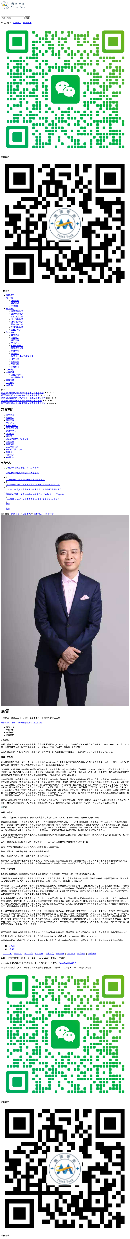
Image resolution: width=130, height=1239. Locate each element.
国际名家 (15, 354)
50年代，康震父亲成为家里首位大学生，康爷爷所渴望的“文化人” (35, 489)
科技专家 (15, 361)
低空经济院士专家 (14, 449)
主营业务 (10, 383)
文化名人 (15, 343)
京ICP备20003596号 (67, 963)
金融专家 (15, 359)
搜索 (27, 18)
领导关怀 (10, 380)
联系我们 (10, 385)
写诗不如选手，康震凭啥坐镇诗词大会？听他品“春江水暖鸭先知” (35, 494)
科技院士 (10, 452)
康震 (8, 504)
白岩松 (12, 946)
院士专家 (15, 338)
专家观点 (10, 369)
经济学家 (17, 23)
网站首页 (10, 295)
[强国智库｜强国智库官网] (65, 11)
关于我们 (10, 298)
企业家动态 (16, 330)
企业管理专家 (17, 346)
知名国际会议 (17, 377)
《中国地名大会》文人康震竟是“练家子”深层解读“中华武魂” (33, 484)
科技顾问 (15, 306)
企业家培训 (16, 375)
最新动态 (10, 308)
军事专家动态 (17, 324)
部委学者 (27, 23)
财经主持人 (16, 351)
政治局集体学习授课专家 (22, 356)
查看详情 (49, 514)
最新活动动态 (17, 311)
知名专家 (10, 332)
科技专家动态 (17, 327)
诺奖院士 (10, 436)
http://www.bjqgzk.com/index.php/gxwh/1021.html (21, 723)
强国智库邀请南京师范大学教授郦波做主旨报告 (22, 393)
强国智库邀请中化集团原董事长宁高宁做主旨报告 (23, 403)
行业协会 (15, 367)
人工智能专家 (12, 447)
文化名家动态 (17, 322)
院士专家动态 (17, 319)
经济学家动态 (17, 314)
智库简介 (15, 301)
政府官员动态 (17, 316)
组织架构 (15, 303)
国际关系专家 (17, 348)
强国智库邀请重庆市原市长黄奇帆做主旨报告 (21, 401)
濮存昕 (12, 949)
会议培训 (10, 372)
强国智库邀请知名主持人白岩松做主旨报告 (20, 395)
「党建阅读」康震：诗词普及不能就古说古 (25, 480)
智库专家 (15, 364)
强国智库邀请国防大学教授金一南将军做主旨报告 (23, 398)
